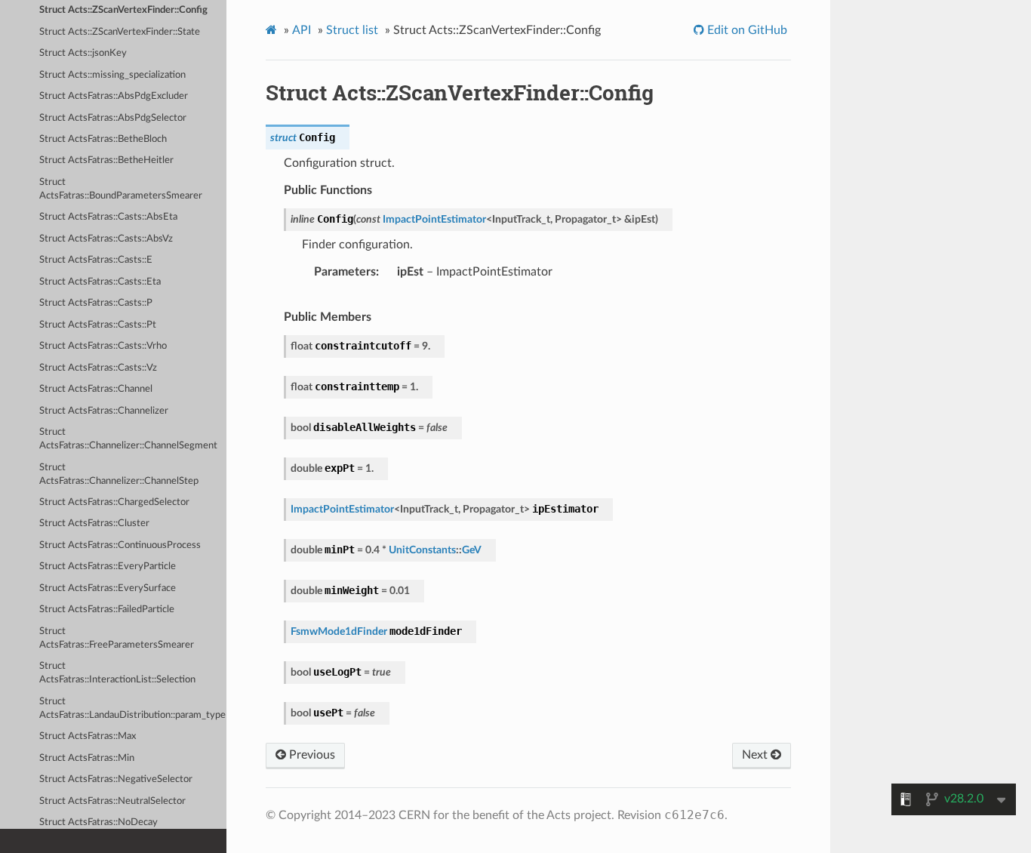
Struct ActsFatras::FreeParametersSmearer (116, 638)
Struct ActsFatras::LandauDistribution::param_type (132, 708)
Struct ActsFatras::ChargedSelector (114, 502)
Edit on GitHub (745, 30)
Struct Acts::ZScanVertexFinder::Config (123, 10)
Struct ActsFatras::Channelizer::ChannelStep (119, 474)
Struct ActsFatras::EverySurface (107, 588)
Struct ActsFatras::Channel (95, 389)
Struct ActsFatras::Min (86, 758)
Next (756, 755)
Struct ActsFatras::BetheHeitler (106, 160)
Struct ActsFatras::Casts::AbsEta (108, 217)
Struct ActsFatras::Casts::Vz (98, 368)
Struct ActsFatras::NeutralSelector (112, 801)
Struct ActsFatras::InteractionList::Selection (117, 673)
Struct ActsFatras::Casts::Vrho (103, 346)
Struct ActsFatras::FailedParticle (106, 609)
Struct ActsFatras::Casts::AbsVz (106, 239)
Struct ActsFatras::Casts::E (95, 260)
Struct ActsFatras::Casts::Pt (97, 325)
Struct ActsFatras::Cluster (94, 523)
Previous (310, 755)
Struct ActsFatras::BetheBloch (103, 139)
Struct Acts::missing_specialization (112, 75)
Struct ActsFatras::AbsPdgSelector (112, 118)
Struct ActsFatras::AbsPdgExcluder (113, 96)
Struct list (352, 30)
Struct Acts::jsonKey (83, 53)
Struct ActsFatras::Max (87, 736)
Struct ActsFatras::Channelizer (103, 411)
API (301, 30)
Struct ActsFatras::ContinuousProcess (120, 545)
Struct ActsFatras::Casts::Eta (100, 282)
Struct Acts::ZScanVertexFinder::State (119, 32)
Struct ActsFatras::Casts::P (95, 303)
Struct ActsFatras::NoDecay (98, 822)
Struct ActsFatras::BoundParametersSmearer (120, 189)
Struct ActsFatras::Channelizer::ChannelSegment (128, 439)
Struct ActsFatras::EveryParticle (107, 566)
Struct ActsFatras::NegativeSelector (115, 779)
